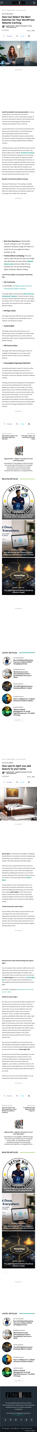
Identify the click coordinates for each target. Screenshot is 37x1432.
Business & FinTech (18, 550)
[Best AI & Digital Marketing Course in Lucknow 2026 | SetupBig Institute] (18, 501)
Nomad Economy (18, 707)
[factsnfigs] (18, 2)
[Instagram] (11, 1420)
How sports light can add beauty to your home (28, 437)
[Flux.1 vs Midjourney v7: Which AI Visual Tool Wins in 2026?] (7, 699)
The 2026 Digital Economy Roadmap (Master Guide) (18, 591)
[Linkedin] (16, 1420)
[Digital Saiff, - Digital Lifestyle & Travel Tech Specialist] (3, 26)
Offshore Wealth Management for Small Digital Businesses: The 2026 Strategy (24, 712)
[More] (29, 36)
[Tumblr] (26, 1420)
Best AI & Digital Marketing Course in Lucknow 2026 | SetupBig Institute (18, 516)
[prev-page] (3, 598)
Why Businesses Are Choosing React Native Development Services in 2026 (18, 554)
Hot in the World (21, 10)
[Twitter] (32, 1420)
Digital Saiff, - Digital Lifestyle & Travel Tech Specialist (19, 26)
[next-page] (6, 598)
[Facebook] (5, 1420)
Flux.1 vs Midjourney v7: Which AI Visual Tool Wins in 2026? (24, 700)
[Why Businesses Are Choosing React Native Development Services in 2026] (18, 538)
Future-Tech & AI (18, 696)
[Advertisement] (18, 90)
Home (3, 10)
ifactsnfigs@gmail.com (18, 1415)
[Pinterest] (21, 1420)
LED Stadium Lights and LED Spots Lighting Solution (10, 437)
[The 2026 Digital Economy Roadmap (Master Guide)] (18, 576)
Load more (18, 720)
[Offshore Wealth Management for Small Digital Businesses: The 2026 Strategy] (7, 711)
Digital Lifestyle (11, 10)
